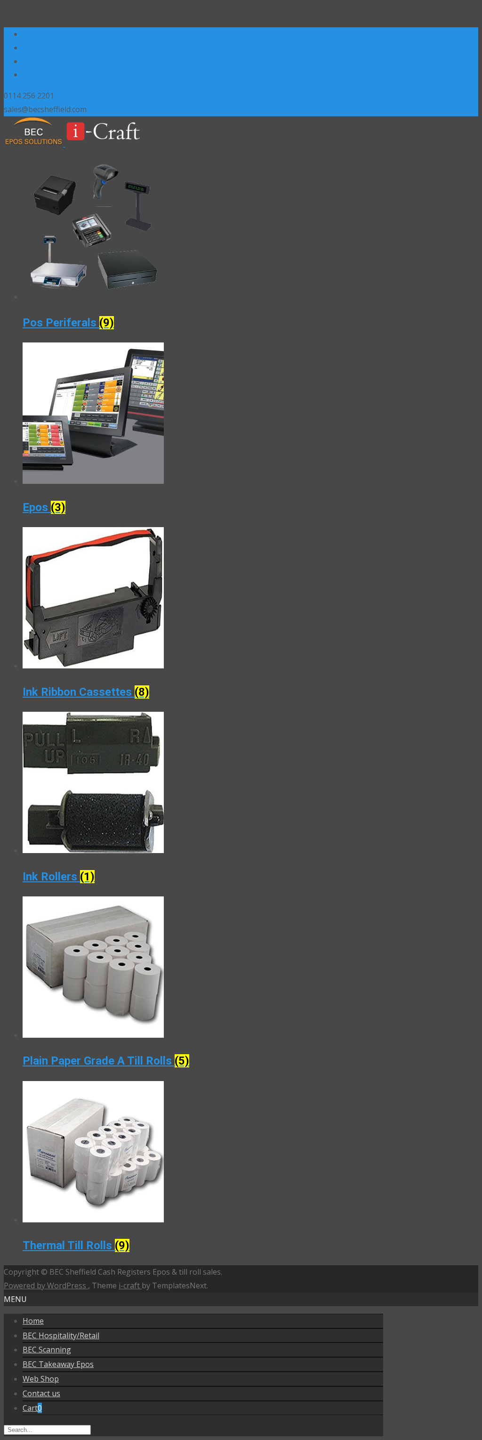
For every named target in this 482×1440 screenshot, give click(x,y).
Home (33, 1321)
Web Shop (41, 1379)
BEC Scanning (47, 1349)
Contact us (41, 1393)
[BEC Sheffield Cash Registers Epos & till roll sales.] (78, 143)
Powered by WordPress (46, 1285)
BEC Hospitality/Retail (61, 1335)
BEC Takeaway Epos (58, 1364)
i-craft (130, 1285)
